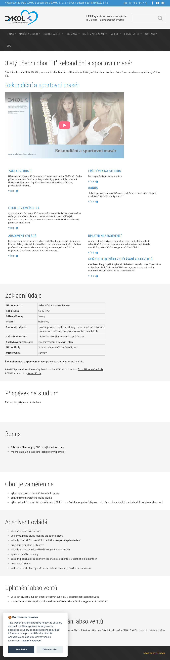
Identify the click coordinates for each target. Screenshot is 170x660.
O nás (10, 34)
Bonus (93, 188)
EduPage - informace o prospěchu (107, 16)
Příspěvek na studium (105, 171)
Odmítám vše (50, 649)
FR (135, 3)
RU (140, 3)
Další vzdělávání (93, 34)
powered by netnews (154, 652)
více (11, 191)
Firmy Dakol (131, 34)
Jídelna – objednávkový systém (106, 20)
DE (130, 3)
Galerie (114, 34)
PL (145, 3)
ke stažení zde (75, 361)
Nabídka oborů (28, 34)
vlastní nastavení (31, 640)
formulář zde (34, 373)
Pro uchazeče (52, 34)
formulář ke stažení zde (90, 369)
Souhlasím (21, 649)
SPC (9, 45)
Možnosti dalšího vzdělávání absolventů (120, 259)
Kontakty (151, 34)
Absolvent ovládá (22, 236)
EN (125, 3)
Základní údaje (20, 171)
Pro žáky (71, 34)
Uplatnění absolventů (105, 236)
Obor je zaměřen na (23, 208)
